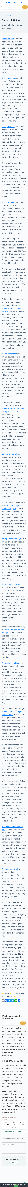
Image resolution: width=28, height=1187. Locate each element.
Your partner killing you (12, 539)
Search (25, 7)
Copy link (14, 1162)
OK (16, 1185)
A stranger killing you (11, 584)
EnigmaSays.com (14, 2)
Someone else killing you (13, 454)
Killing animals (8, 127)
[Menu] (25, 2)
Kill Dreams (6, 16)
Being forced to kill (10, 869)
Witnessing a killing (10, 663)
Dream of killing (9, 39)
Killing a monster (9, 354)
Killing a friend (8, 202)
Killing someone (9, 78)
